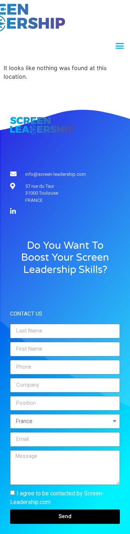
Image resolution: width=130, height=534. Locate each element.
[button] (120, 46)
